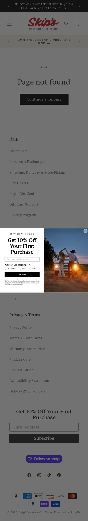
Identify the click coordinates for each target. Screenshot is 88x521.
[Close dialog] (85, 231)
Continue (22, 275)
